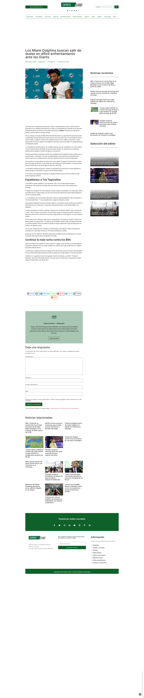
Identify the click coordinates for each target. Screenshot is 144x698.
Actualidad (39, 16)
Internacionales (77, 16)
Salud (93, 16)
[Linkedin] (74, 10)
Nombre (28, 377)
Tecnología (107, 16)
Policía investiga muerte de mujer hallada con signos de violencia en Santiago (73, 425)
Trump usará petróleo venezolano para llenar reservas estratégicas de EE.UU (74, 477)
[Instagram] (70, 10)
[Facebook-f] (54, 525)
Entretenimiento (65, 16)
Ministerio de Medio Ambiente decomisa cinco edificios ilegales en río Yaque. (33, 487)
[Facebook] (67, 10)
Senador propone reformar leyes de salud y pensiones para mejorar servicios (53, 452)
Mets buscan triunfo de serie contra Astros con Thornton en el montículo (33, 464)
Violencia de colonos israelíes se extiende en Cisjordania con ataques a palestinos (53, 499)
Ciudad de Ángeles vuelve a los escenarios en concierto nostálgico (73, 438)
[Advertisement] (72, 32)
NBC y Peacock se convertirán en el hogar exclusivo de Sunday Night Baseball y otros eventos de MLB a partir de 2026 (34, 427)
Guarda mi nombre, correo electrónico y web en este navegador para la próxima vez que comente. (53, 400)
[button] (31, 293)
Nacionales (29, 16)
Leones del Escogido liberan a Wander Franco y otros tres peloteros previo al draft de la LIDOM (73, 488)
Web (26, 391)
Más (114, 16)
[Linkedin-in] (69, 525)
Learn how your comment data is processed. (64, 408)
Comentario (29, 356)
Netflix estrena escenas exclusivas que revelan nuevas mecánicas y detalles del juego (53, 425)
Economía (48, 16)
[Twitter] (72, 10)
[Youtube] (76, 10)
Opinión (86, 16)
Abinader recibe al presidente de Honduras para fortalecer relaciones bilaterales (54, 477)
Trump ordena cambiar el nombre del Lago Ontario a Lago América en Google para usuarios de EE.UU (34, 453)
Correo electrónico (31, 384)
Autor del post (54, 338)
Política (99, 16)
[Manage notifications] (140, 694)
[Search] (116, 6)
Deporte (55, 16)
